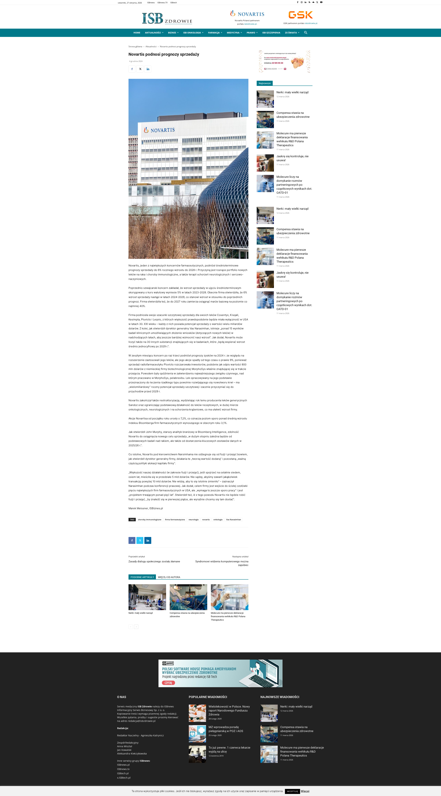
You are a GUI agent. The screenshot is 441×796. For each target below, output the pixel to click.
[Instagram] (302, 2)
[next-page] (136, 627)
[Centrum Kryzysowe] (284, 72)
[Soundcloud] (313, 2)
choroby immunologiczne (149, 519)
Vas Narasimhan (233, 519)
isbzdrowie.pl (250, 24)
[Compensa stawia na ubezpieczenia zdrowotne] (188, 597)
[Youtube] (321, 2)
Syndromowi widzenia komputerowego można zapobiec (221, 563)
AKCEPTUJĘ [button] (292, 791)
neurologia (193, 519)
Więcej (305, 791)
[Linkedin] (305, 2)
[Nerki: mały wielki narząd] (147, 597)
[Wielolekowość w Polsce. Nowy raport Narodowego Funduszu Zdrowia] (197, 713)
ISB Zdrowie (145, 706)
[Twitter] (317, 2)
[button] (306, 33)
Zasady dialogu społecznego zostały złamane (154, 561)
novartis (206, 519)
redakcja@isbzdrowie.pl (142, 721)
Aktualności (151, 46)
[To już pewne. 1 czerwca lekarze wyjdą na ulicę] (197, 754)
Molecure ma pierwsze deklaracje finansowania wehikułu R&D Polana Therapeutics (228, 616)
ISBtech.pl (123, 773)
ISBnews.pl (123, 764)
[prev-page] (131, 627)
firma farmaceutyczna (175, 519)
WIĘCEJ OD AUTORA (169, 577)
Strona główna (135, 46)
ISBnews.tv (123, 769)
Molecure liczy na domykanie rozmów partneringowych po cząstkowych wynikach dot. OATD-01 (294, 184)
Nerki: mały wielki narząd (141, 613)
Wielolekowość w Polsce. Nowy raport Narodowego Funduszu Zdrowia (229, 710)
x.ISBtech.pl (124, 777)
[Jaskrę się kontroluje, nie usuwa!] (265, 163)
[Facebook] (298, 2)
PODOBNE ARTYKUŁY (142, 577)
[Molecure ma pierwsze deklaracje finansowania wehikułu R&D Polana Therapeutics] (229, 597)
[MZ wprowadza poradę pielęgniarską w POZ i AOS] (197, 733)
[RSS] (309, 2)
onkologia (217, 519)
